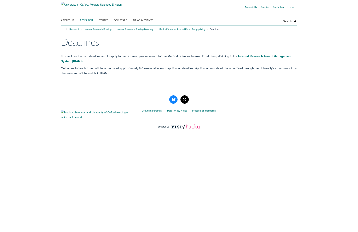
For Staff (120, 20)
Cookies (265, 7)
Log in (291, 7)
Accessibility (251, 7)
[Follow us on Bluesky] (173, 100)
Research (86, 20)
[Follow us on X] (184, 100)
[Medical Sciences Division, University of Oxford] (98, 114)
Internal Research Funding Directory (135, 29)
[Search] (295, 20)
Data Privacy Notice (177, 110)
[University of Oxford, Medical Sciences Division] (91, 3)
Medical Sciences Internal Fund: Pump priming (182, 29)
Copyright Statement (152, 110)
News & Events (143, 20)
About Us (67, 20)
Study (103, 20)
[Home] (64, 29)
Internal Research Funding (98, 29)
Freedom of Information (204, 110)
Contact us (278, 7)
